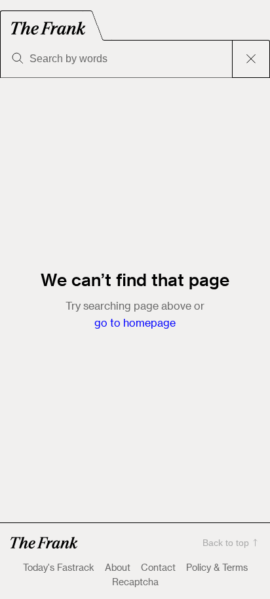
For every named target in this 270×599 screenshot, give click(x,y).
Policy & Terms (217, 567)
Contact (158, 567)
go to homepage (135, 322)
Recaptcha (135, 582)
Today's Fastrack (58, 567)
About (117, 567)
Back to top (225, 542)
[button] (44, 543)
